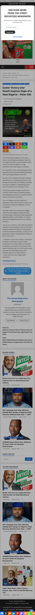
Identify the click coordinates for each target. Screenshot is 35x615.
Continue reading (17, 36)
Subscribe (10, 33)
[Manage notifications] (31, 612)
